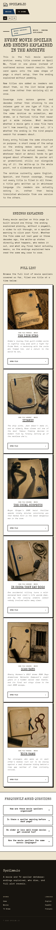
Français (48, 909)
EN (5, 18)
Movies (8, 12)
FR (14, 18)
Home (5, 901)
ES (10, 18)
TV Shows (22, 12)
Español (48, 905)
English (48, 901)
